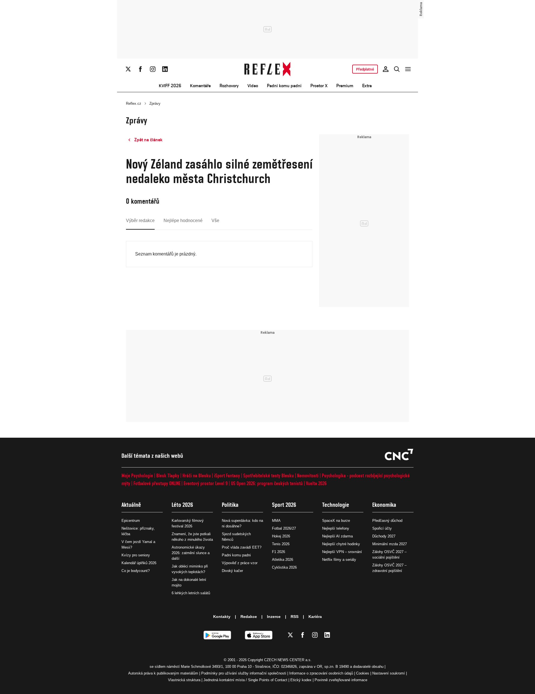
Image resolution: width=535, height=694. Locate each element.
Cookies (362, 673)
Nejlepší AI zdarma (337, 536)
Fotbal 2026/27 (284, 528)
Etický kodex (301, 680)
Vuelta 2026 (316, 483)
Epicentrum (130, 520)
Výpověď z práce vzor (239, 563)
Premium (344, 85)
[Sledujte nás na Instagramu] (152, 69)
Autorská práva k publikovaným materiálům (163, 673)
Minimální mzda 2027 (389, 544)
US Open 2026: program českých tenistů (267, 483)
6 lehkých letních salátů (191, 593)
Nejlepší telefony (335, 528)
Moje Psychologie (137, 475)
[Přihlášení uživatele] (385, 69)
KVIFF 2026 (170, 85)
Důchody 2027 (383, 536)
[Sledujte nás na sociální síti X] (128, 69)
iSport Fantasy (227, 475)
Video (252, 85)
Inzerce (274, 616)
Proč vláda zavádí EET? (241, 547)
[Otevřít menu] (408, 69)
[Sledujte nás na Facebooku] (140, 69)
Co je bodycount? (135, 571)
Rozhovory (229, 85)
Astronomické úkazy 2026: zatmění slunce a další (191, 553)
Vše (215, 220)
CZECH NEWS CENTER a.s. (288, 660)
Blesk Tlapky (167, 475)
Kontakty (221, 616)
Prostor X (318, 85)
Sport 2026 (284, 504)
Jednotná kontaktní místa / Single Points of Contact (245, 680)
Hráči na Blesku (197, 475)
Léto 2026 (182, 504)
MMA (276, 520)
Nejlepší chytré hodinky (341, 544)
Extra (367, 85)
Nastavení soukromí (388, 673)
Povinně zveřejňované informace (341, 680)
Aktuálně (131, 504)
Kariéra (315, 616)
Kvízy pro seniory (135, 555)
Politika (230, 504)
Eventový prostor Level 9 (206, 483)
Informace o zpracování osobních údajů (321, 673)
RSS (294, 616)
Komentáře (200, 85)
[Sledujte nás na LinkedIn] (164, 69)
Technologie (335, 504)
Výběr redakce (140, 220)
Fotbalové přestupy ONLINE (156, 483)
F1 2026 (278, 552)
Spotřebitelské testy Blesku (268, 475)
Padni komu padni (284, 85)
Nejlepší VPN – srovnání (342, 552)
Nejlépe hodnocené (183, 220)
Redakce (248, 616)
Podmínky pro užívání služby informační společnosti (243, 673)
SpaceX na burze (336, 520)
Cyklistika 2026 (284, 567)
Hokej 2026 (281, 536)
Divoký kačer (232, 571)
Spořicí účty (382, 528)
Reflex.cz (133, 103)
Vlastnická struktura (184, 680)
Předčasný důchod (387, 520)
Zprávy (154, 103)
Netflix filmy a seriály (339, 559)
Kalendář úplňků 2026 (138, 563)
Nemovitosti (307, 475)
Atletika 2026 (282, 559)
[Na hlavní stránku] (267, 69)
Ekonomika (384, 504)
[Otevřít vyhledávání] (396, 69)
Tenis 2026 (281, 544)
